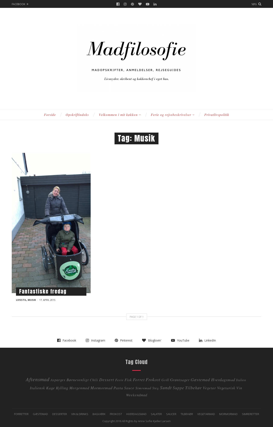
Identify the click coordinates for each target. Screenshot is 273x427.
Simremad (143, 388)
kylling (62, 387)
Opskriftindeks (77, 114)
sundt (166, 387)
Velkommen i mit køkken (118, 114)
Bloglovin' (140, 4)
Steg (155, 388)
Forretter (21, 414)
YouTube (147, 4)
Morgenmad (79, 387)
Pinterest (132, 4)
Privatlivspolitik (216, 114)
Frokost (153, 379)
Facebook (117, 4)
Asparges (58, 379)
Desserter (59, 414)
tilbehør (193, 387)
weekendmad (136, 394)
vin (239, 387)
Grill (165, 380)
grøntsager (180, 379)
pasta (118, 387)
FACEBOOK (18, 4)
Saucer (171, 414)
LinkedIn (155, 4)
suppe (178, 387)
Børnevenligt (78, 379)
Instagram (125, 4)
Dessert (106, 379)
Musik (32, 299)
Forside (50, 114)
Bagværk (99, 414)
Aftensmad (37, 379)
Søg (254, 4)
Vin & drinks (79, 414)
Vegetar (209, 387)
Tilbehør (187, 414)
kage (50, 387)
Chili (94, 379)
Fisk (128, 379)
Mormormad (228, 414)
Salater (156, 414)
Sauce (129, 387)
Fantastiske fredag (43, 291)
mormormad (101, 387)
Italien (241, 380)
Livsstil (21, 299)
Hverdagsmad (223, 379)
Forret (139, 379)
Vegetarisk (226, 387)
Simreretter (250, 414)
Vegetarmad (206, 414)
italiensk (37, 387)
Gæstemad (200, 379)
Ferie (119, 380)
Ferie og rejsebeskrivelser (171, 114)
